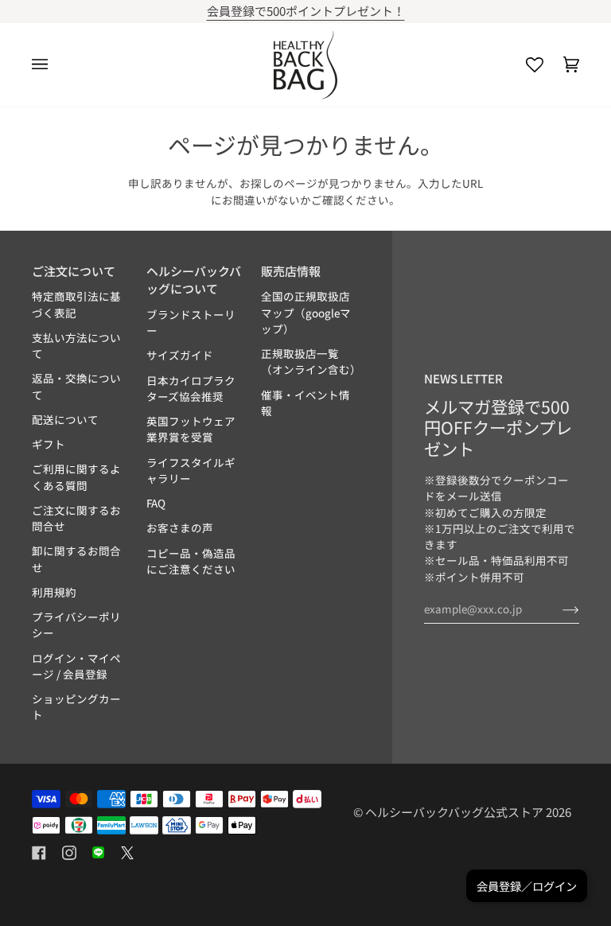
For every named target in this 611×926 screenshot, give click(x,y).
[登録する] (558, 608)
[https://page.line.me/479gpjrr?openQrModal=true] (98, 853)
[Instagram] (69, 853)
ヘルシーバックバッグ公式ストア (454, 811)
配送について (65, 419)
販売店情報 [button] (291, 271)
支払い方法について (76, 345)
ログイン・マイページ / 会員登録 (76, 666)
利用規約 (54, 592)
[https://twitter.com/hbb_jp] (127, 853)
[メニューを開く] (50, 65)
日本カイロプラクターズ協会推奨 (190, 388)
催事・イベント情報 (305, 402)
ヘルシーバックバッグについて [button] (193, 280)
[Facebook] (39, 853)
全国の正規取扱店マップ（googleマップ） (306, 312)
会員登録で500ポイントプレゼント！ (155, 10)
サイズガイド (179, 355)
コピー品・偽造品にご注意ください (190, 561)
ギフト (48, 444)
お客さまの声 (179, 527)
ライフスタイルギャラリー (190, 470)
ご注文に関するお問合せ (76, 518)
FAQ (155, 503)
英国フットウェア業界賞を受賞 (190, 429)
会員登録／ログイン (527, 885)
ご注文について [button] (73, 271)
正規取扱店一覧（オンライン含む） (311, 361)
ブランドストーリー (190, 322)
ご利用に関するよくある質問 (76, 476)
